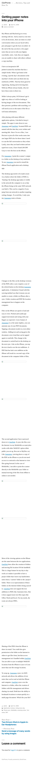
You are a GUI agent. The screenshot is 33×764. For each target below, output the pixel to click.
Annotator (5, 126)
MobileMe (14, 710)
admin (5, 24)
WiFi (7, 712)
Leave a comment (9, 27)
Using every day (20, 708)
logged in (14, 750)
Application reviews (9, 708)
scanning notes (21, 710)
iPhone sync (7, 710)
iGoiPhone (6, 3)
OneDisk (15, 126)
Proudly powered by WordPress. (17, 759)
